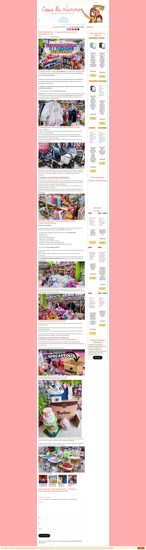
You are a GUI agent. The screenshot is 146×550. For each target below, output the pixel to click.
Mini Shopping (56, 36)
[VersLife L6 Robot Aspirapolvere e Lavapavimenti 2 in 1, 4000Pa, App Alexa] (102, 221)
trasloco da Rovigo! (49, 75)
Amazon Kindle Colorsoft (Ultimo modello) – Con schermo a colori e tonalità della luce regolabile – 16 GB (102, 151)
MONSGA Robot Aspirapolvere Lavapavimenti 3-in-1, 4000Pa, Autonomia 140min (102, 314)
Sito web (40, 528)
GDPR (112, 548)
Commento (40, 502)
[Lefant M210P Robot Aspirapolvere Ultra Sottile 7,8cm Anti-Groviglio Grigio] (92, 221)
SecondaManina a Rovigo (60, 91)
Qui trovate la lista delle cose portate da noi (48, 377)
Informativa (97, 357)
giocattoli (62, 228)
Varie (52, 36)
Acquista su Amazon (94, 75)
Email (39, 523)
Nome (39, 517)
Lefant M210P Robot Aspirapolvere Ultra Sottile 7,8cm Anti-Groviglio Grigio (93, 232)
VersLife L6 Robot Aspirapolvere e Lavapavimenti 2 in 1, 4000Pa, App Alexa (102, 231)
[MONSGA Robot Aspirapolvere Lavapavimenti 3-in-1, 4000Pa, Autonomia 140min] (102, 302)
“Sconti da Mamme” (69, 95)
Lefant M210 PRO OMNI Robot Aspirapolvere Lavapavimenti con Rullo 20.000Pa (93, 266)
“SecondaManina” (61, 71)
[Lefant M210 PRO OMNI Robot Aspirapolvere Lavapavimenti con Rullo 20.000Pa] (92, 256)
